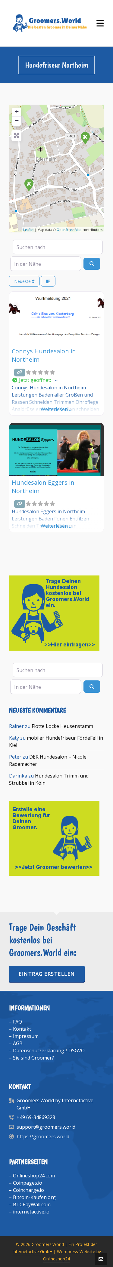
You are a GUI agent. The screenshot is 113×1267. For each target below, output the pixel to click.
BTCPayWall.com (32, 1204)
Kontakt (22, 1029)
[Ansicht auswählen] (48, 281)
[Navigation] (100, 23)
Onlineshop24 (56, 1259)
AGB (18, 1043)
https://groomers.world (43, 1136)
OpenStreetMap (69, 229)
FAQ (17, 1021)
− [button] (17, 120)
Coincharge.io (28, 1190)
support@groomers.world (46, 1127)
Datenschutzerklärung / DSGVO (49, 1050)
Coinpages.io (27, 1183)
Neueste (23, 281)
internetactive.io (31, 1211)
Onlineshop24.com (34, 1175)
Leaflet (28, 229)
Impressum (26, 1036)
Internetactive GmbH (32, 1251)
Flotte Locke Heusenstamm (62, 726)
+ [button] (17, 111)
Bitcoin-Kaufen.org (34, 1197)
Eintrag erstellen (47, 974)
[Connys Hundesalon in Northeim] (85, 137)
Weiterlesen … (56, 409)
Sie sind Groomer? (33, 1057)
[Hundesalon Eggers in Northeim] (28, 184)
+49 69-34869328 (36, 1117)
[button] (56, 380)
